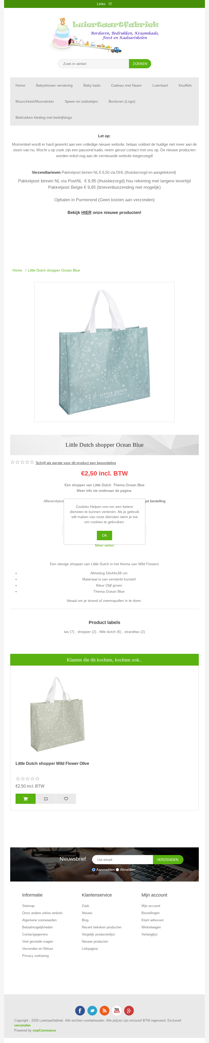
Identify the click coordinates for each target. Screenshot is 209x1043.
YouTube (117, 1010)
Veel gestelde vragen (37, 941)
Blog (85, 920)
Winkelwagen (151, 927)
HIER (86, 212)
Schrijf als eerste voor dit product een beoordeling (76, 463)
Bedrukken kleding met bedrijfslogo (44, 117)
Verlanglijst (149, 934)
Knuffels (185, 85)
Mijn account (150, 906)
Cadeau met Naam (126, 85)
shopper (84, 632)
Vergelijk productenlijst (98, 934)
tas (66, 632)
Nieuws (87, 913)
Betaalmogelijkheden (37, 927)
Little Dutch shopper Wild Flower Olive (52, 763)
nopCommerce (44, 1030)
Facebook (80, 1010)
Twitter (92, 1010)
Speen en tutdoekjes (81, 101)
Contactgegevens (35, 934)
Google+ (129, 1010)
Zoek (85, 906)
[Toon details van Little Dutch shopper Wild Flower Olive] (57, 714)
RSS (104, 1010)
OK (104, 535)
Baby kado (91, 85)
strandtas (131, 632)
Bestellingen (150, 913)
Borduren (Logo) (122, 101)
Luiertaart (160, 85)
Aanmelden (105, 870)
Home (20, 85)
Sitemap (28, 906)
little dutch (107, 632)
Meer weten (104, 545)
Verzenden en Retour (37, 949)
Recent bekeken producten (101, 927)
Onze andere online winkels (42, 913)
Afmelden (127, 870)
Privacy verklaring (35, 956)
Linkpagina (90, 949)
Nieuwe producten (95, 941)
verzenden (22, 1025)
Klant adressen (152, 920)
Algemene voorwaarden (39, 920)
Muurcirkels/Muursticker (35, 101)
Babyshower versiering (54, 85)
